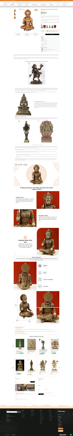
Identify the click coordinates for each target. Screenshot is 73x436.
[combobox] (38, 3)
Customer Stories (42, 418)
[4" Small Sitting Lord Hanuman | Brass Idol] (20, 370)
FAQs (40, 412)
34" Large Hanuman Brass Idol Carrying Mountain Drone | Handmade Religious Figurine (43, 372)
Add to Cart (52, 34)
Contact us (66, 0)
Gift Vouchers (50, 418)
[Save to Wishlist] (39, 9)
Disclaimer (32, 411)
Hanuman (29, 6)
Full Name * (39, 385)
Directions (59, 419)
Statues (20, 6)
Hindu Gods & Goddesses (24, 6)
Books (22, 412)
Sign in (63, 0)
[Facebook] (58, 411)
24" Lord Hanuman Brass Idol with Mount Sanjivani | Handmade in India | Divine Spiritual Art (55, 372)
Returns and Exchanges (46, 49)
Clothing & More (41, 422)
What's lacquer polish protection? (50, 31)
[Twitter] (59, 411)
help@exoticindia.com (26, 333)
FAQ (69, 0)
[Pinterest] (60, 411)
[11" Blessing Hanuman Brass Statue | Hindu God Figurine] (15, 10)
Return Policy (32, 412)
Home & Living (41, 423)
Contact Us (50, 411)
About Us (41, 411)
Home (18, 6)
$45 (42, 31)
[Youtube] (64, 411)
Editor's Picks (41, 419)
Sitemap (50, 419)
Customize (50, 412)
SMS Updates (50, 420)
